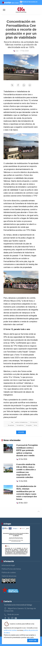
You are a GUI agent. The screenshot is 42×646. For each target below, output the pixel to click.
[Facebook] (5, 618)
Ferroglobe (29, 425)
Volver (21, 432)
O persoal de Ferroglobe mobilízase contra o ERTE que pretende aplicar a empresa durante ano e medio (27, 450)
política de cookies (10, 630)
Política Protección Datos (11, 569)
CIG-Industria (33, 422)
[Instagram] (12, 618)
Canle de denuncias (9, 576)
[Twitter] (9, 618)
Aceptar (32, 640)
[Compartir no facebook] (18, 85)
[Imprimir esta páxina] (30, 85)
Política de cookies (9, 572)
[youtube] (16, 618)
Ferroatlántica (20, 425)
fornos (35, 425)
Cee (12, 422)
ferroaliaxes (11, 425)
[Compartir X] (12, 85)
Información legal (8, 565)
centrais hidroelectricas (21, 422)
